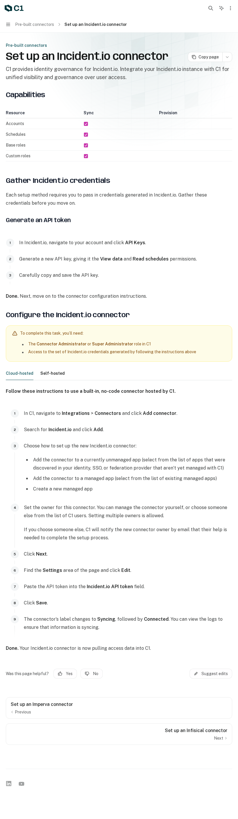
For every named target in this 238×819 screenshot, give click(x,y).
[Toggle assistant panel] (221, 8)
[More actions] (230, 8)
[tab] (19, 373)
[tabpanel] (119, 519)
